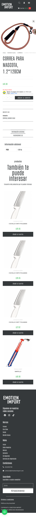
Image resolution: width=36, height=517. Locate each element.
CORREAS (20, 53)
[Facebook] (5, 415)
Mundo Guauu (6, 435)
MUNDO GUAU (11, 53)
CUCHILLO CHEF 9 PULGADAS (18, 224)
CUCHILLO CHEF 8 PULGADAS (18, 273)
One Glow (5, 429)
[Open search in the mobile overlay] (19, 3)
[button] (28, 2)
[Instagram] (9, 415)
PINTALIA (16, 369)
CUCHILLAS (16, 221)
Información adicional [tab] (18, 132)
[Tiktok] (13, 415)
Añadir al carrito (24, 98)
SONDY (21, 221)
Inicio (4, 53)
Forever (5, 426)
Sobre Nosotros (7, 447)
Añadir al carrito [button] (18, 234)
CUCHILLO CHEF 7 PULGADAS (18, 322)
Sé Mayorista (6, 456)
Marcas (5, 450)
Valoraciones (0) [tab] (18, 135)
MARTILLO (18, 371)
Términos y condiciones (7, 499)
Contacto (5, 453)
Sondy (4, 432)
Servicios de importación (9, 459)
